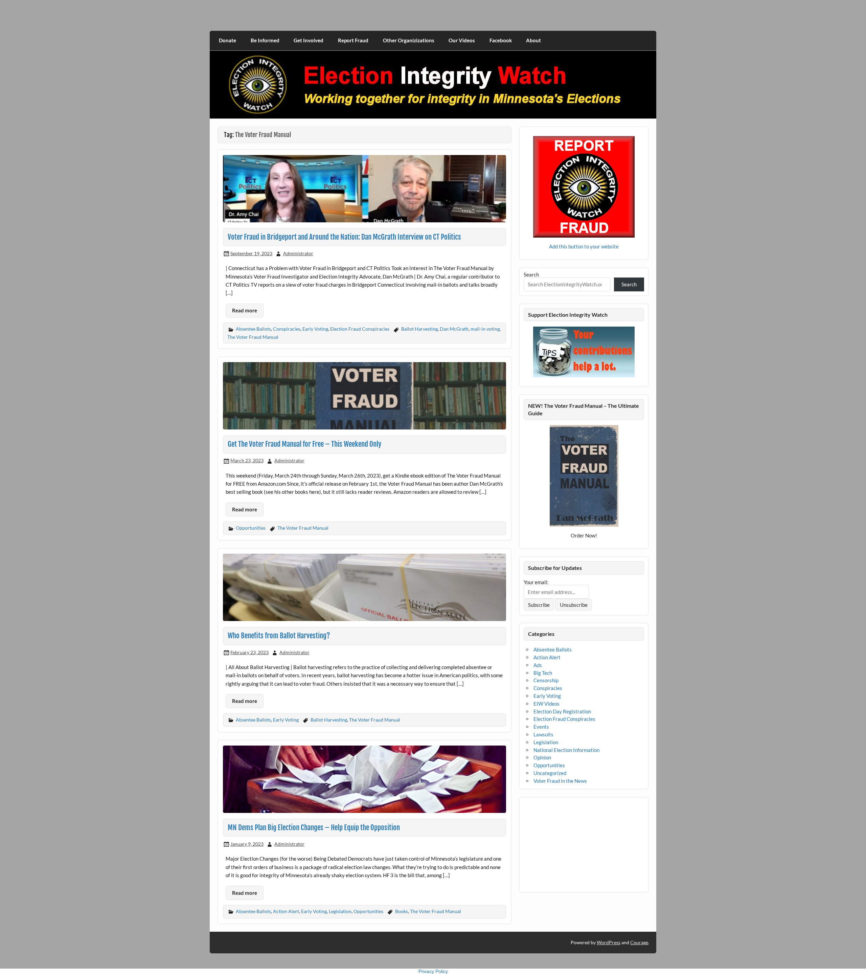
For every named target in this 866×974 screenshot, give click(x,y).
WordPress (608, 942)
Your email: (536, 582)
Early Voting (315, 329)
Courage (639, 942)
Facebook (500, 40)
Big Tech (542, 673)
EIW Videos (546, 704)
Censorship (546, 680)
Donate (227, 40)
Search (531, 274)
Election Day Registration (562, 711)
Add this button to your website (584, 246)
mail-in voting (485, 329)
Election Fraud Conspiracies (359, 329)
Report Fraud (353, 40)
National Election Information (566, 750)
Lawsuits (543, 734)
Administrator (298, 253)
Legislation (340, 911)
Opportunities (251, 528)
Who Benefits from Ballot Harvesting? (279, 635)
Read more (244, 310)
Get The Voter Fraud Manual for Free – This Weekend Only (304, 444)
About (533, 40)
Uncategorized (549, 773)
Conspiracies (286, 329)
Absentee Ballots (253, 329)
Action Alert (286, 911)
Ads (537, 665)
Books (401, 911)
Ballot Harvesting (419, 329)
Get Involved (308, 40)
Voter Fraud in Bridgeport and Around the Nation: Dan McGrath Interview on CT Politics (344, 237)
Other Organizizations (408, 40)
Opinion (542, 757)
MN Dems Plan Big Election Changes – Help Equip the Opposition (314, 827)
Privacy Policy (433, 971)
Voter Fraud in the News (560, 781)
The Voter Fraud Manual (252, 337)
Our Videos (462, 40)
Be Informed (265, 40)
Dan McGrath (454, 329)
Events (541, 727)
